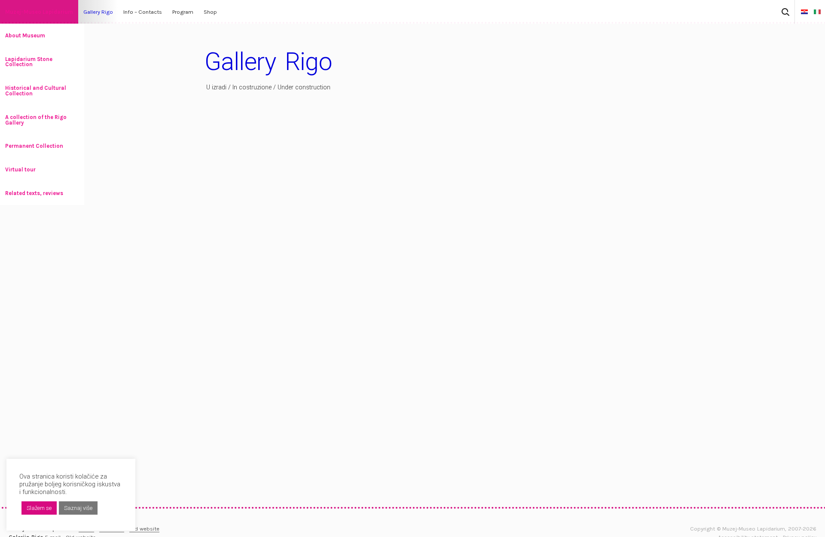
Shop (210, 12)
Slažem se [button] (39, 508)
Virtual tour (20, 169)
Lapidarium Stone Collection (28, 62)
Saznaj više (78, 508)
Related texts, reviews (34, 193)
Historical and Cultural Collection (35, 91)
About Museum (25, 35)
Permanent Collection (34, 146)
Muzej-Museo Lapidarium (39, 12)
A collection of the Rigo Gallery (36, 120)
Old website (144, 528)
